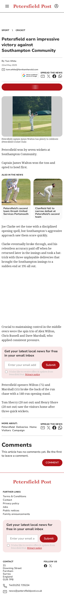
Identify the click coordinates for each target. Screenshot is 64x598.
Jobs (5, 507)
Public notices (11, 510)
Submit (50, 365)
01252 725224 (21, 585)
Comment (52, 462)
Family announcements (16, 514)
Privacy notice (32, 374)
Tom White (10, 61)
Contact (7, 500)
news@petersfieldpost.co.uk (25, 591)
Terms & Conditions (14, 496)
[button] (7, 6)
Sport (5, 30)
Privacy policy (11, 503)
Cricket (20, 30)
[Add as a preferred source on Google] (30, 75)
